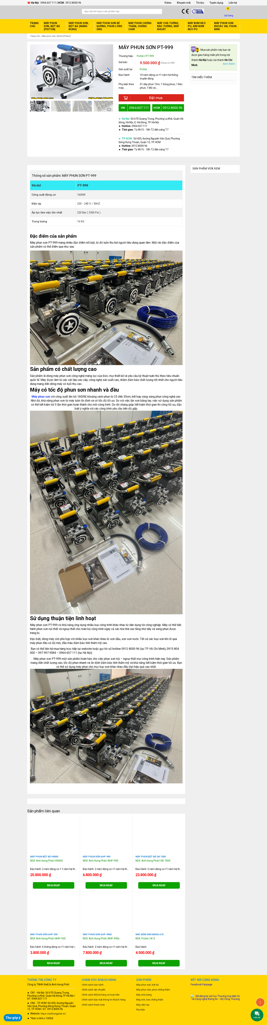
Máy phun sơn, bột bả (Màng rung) (79, 26)
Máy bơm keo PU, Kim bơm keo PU (197, 26)
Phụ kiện (140, 1009)
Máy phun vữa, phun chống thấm (153, 989)
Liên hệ (233, 2)
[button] (108, 72)
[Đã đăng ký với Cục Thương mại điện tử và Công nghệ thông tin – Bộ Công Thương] (215, 997)
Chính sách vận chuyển (93, 989)
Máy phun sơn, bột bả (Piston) (52, 26)
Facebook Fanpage (201, 984)
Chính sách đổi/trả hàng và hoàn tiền (101, 994)
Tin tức (200, 2)
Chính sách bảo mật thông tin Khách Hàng (104, 999)
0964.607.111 (48, 2)
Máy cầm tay (142, 1004)
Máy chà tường (144, 994)
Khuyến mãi (184, 2)
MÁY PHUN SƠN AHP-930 (44, 934)
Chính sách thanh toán (93, 1004)
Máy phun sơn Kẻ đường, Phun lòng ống (109, 26)
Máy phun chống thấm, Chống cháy (139, 26)
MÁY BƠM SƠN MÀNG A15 (149, 934)
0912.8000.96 (73, 2)
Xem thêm (229, 64)
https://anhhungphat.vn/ (53, 1013)
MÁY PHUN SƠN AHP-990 (96, 856)
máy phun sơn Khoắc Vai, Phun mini (225, 26)
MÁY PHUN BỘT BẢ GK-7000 (150, 856)
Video (167, 2)
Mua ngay (53, 885)
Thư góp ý (12, 1018)
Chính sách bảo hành (93, 984)
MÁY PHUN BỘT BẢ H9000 (44, 856)
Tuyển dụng (216, 2)
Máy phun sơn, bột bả (147, 984)
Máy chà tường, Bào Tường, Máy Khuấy (168, 26)
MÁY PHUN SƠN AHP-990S (97, 934)
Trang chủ (34, 25)
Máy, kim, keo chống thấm (149, 999)
